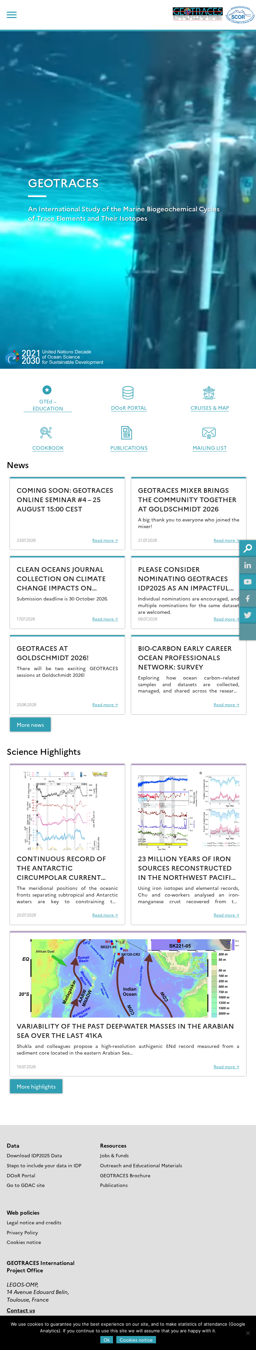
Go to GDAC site (26, 1185)
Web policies (23, 1212)
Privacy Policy (22, 1232)
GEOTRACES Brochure (125, 1175)
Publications (114, 1185)
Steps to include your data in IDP (44, 1165)
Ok (107, 1340)
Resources (113, 1145)
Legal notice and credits (34, 1222)
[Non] (247, 1333)
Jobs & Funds (114, 1155)
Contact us (21, 1310)
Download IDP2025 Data (34, 1155)
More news (30, 724)
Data (13, 1145)
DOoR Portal (21, 1175)
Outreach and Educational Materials (141, 1165)
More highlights (36, 1086)
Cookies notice (24, 1242)
